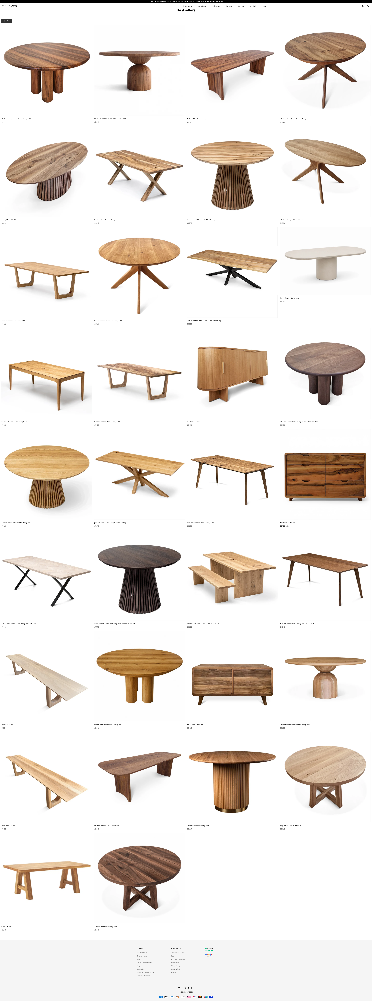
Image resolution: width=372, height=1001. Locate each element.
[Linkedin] (188, 988)
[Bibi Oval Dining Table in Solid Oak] (325, 171)
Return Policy (175, 962)
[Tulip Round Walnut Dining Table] (139, 878)
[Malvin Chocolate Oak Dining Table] (139, 777)
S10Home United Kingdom (145, 972)
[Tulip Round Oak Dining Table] (325, 777)
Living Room (202, 6)
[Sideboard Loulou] (232, 373)
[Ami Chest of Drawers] (325, 474)
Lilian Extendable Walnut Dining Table (107, 422)
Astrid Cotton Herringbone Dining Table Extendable (19, 624)
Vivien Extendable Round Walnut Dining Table (203, 220)
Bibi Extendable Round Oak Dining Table (108, 321)
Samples (229, 6)
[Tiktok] (191, 988)
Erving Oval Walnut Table (10, 220)
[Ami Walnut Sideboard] (232, 676)
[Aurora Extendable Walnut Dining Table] (232, 474)
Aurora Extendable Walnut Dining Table (200, 523)
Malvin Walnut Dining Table (196, 119)
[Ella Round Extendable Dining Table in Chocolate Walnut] (325, 373)
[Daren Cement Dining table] (325, 261)
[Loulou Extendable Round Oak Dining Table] (325, 676)
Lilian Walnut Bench (8, 825)
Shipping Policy (176, 969)
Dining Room (187, 6)
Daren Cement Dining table (289, 298)
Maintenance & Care (177, 953)
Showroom (241, 6)
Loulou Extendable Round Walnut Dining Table (110, 119)
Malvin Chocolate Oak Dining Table (106, 825)
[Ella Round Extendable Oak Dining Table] (139, 676)
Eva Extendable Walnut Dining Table (106, 220)
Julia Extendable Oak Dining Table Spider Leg (110, 523)
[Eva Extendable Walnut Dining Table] (139, 171)
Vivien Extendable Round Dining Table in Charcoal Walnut (114, 624)
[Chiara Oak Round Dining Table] (232, 777)
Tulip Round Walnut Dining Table (105, 926)
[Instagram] (185, 988)
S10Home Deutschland (144, 976)
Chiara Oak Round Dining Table (198, 825)
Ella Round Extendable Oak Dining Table (108, 724)
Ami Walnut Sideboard (195, 724)
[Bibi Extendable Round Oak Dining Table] (139, 272)
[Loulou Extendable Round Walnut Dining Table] (139, 70)
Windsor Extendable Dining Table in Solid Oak (203, 624)
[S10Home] (9, 6)
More (264, 6)
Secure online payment (144, 962)
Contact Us (140, 969)
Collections (216, 6)
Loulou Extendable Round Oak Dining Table (295, 724)
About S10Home (142, 953)
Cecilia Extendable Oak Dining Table (14, 422)
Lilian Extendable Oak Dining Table (13, 321)
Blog (138, 966)
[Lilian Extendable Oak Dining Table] (46, 272)
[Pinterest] (179, 988)
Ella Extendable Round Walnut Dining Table (16, 119)
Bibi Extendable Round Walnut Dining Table (295, 119)
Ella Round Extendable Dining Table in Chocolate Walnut (299, 422)
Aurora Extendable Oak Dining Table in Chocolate (297, 624)
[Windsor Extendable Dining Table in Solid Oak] (232, 575)
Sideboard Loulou (193, 422)
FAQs (138, 959)
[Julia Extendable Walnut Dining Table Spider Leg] (232, 272)
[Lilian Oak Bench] (46, 676)
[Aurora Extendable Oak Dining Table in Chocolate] (325, 575)
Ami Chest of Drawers (287, 523)
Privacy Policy (175, 966)
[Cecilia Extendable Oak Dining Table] (46, 373)
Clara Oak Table (6, 926)
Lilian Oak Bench (7, 724)
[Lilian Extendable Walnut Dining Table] (139, 373)
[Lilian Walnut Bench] (46, 777)
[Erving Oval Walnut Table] (46, 171)
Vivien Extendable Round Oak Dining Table (16, 523)
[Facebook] (182, 988)
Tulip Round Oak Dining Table (290, 825)
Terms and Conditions (178, 959)
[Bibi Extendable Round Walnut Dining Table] (325, 70)
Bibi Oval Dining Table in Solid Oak (292, 220)
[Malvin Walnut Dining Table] (232, 70)
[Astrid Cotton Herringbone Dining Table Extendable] (46, 575)
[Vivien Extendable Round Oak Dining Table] (46, 474)
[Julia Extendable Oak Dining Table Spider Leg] (139, 474)
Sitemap (173, 972)
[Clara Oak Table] (46, 878)
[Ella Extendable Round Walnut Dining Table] (46, 70)
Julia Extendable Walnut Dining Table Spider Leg (204, 320)
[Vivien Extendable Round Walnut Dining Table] (232, 171)
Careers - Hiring (142, 956)
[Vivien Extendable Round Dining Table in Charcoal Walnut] (139, 575)
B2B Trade (253, 6)
